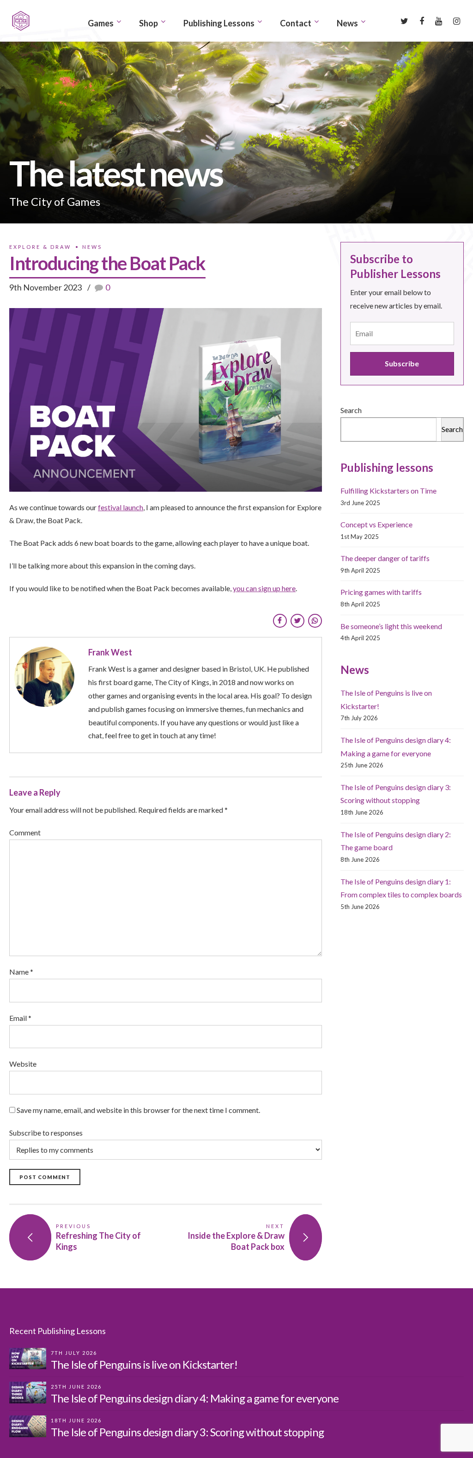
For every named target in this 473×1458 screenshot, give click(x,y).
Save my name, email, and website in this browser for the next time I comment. (138, 1110)
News (347, 23)
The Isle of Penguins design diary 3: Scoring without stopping (187, 1432)
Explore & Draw (40, 247)
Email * (20, 1017)
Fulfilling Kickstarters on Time (388, 490)
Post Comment (44, 1177)
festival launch (120, 507)
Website (22, 1063)
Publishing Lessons (219, 23)
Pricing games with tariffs (381, 591)
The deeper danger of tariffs (385, 558)
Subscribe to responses (46, 1132)
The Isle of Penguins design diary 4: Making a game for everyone (195, 1398)
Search (351, 410)
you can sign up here (264, 588)
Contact (295, 23)
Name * (21, 971)
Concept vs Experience (376, 524)
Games (101, 23)
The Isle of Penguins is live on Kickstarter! (144, 1364)
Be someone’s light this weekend (391, 626)
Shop (148, 23)
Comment (25, 832)
